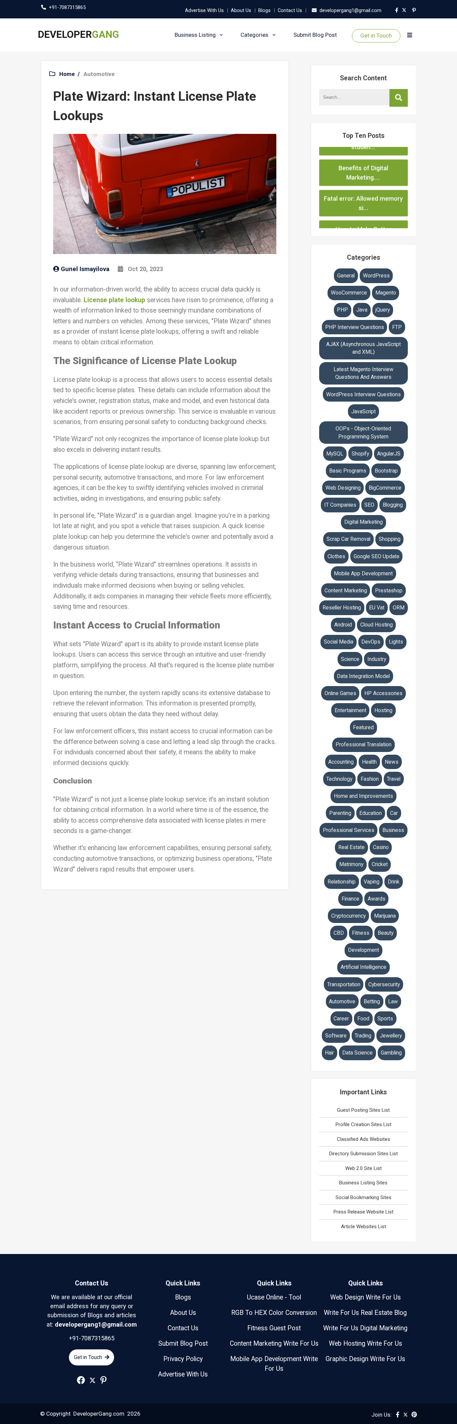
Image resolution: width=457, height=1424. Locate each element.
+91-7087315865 (67, 7)
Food (363, 1018)
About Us (241, 10)
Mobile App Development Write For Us (274, 1363)
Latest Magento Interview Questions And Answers (363, 373)
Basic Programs (347, 471)
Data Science (357, 1053)
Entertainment (350, 710)
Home (67, 74)
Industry (376, 659)
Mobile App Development (363, 573)
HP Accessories (383, 693)
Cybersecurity (384, 984)
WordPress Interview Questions (363, 394)
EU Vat (376, 607)
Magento (385, 292)
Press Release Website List (363, 1212)
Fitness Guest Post (274, 1328)
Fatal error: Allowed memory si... (363, 182)
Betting (372, 1001)
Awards (376, 899)
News (391, 762)
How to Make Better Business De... (363, 213)
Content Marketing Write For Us (274, 1343)
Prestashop (388, 590)
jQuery (382, 310)
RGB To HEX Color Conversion (274, 1313)
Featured (363, 727)
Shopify (360, 453)
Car (394, 813)
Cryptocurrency (348, 916)
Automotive (99, 74)
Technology (339, 779)
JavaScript (363, 411)
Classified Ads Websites (363, 1139)
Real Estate (351, 847)
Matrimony (351, 864)
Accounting (341, 762)
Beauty (385, 933)
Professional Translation (363, 744)
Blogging (393, 505)
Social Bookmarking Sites (363, 1197)
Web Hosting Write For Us (365, 1343)
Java (361, 310)
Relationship (342, 881)
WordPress (376, 275)
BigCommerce (385, 488)
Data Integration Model (363, 676)
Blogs (264, 10)
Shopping (389, 539)
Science (350, 659)
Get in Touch (376, 35)
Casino (381, 847)
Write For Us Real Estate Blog (365, 1313)
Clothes (336, 556)
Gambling (391, 1053)
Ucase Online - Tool (274, 1297)
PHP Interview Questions (354, 327)
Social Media (338, 642)
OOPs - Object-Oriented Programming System (363, 432)
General (346, 275)
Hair (329, 1053)
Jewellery (391, 1035)
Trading (363, 1035)
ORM (398, 607)
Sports (385, 1018)
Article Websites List (363, 1227)
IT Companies (340, 505)
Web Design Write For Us (365, 1297)
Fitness (360, 933)
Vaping (371, 881)
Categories (254, 34)
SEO (369, 505)
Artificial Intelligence (363, 967)
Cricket (380, 864)
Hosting (383, 710)
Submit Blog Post (315, 34)
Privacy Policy (183, 1359)
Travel (393, 779)
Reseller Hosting (342, 607)
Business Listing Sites (363, 1183)
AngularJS (388, 453)
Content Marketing (346, 590)
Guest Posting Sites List (363, 1110)
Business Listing (195, 34)
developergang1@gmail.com (350, 10)
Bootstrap (386, 471)
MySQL (334, 453)
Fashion (370, 779)
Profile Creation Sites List (363, 1124)
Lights (396, 642)
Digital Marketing (363, 522)
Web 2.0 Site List (363, 1168)
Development (363, 950)
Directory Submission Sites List (363, 1154)
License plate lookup (114, 300)
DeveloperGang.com (98, 1413)
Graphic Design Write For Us (365, 1359)
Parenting (340, 813)
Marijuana (385, 916)
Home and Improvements (363, 796)
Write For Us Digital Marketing (365, 1328)
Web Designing (343, 488)
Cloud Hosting (376, 624)
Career (341, 1018)
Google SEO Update (376, 556)
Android (343, 624)
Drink (393, 881)
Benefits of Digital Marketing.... (363, 152)
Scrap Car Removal (348, 539)
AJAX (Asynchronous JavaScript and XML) (363, 348)
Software (336, 1035)
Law (393, 1001)
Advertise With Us (204, 10)
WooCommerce (349, 292)
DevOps (370, 642)
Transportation (343, 984)
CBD (339, 933)
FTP (397, 327)
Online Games (340, 693)
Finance (350, 899)
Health (369, 762)
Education (370, 813)
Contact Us (290, 10)
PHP (342, 310)
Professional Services (348, 830)
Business (393, 830)
